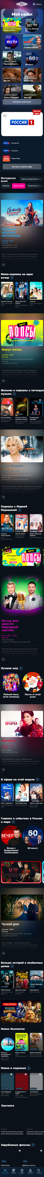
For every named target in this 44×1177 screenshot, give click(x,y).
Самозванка (34, 990)
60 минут (33, 848)
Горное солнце (6, 301)
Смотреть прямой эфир (22, 167)
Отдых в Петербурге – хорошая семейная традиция (6, 1056)
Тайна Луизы (6, 990)
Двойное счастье (28, 1161)
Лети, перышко (7, 803)
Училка (32, 301)
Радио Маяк (15, 158)
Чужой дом (34, 1092)
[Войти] (34, 4)
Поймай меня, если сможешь (11, 695)
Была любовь (6, 417)
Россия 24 (15, 143)
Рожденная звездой (34, 418)
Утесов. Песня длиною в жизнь (21, 418)
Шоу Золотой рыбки (20, 302)
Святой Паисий (35, 1053)
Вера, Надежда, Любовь (36, 534)
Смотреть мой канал (22, 102)
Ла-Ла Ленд (5, 1161)
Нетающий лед (21, 803)
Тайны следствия (36, 803)
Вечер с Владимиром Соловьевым (11, 850)
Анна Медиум (6, 1092)
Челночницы (20, 534)
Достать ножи (20, 990)
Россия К (14, 151)
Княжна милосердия (5, 534)
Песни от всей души (33, 695)
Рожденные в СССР (20, 1092)
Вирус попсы (20, 1053)
